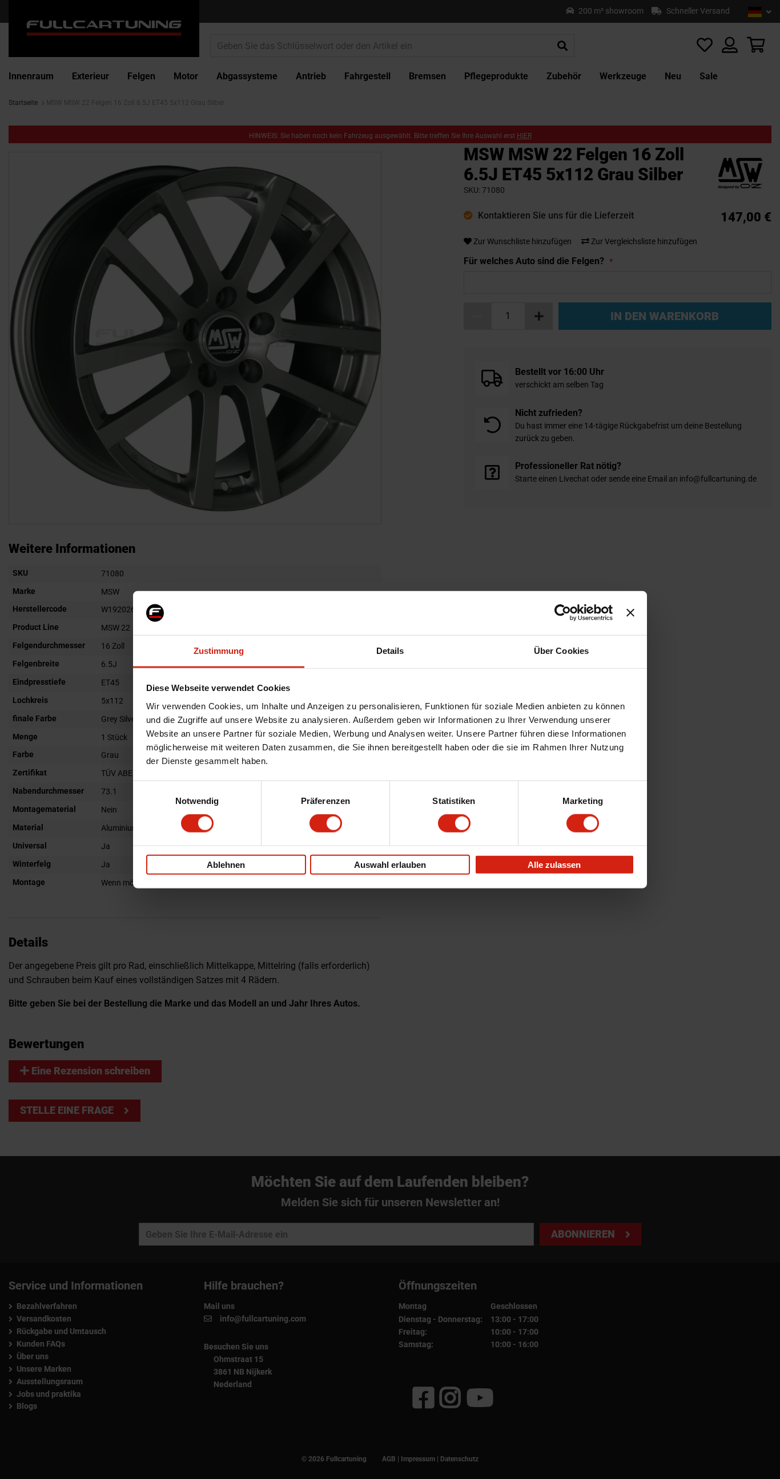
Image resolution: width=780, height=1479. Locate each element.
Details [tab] (390, 651)
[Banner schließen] (630, 613)
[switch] (325, 823)
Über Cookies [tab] (561, 651)
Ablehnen (226, 864)
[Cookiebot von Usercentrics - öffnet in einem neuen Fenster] (563, 612)
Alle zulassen (554, 864)
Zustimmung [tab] (219, 651)
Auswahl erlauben (390, 864)
